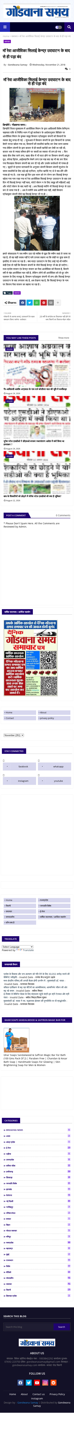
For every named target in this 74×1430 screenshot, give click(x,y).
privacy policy (47, 718)
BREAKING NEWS (38, 1130)
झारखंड (38, 1189)
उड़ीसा (38, 1153)
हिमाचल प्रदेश (38, 1295)
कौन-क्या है (10, 922)
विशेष (38, 1266)
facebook (23, 766)
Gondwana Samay (27, 1402)
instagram (23, 780)
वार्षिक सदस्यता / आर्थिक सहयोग (53, 916)
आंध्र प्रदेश (38, 1141)
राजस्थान (38, 1260)
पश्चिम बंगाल (38, 1212)
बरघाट (38, 1218)
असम (38, 1136)
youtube (58, 780)
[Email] (51, 303)
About (43, 712)
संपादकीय (38, 1277)
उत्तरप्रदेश (38, 1159)
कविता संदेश (38, 1165)
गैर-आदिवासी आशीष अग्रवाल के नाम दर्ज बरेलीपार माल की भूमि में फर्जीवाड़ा (35, 389)
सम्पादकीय (10, 916)
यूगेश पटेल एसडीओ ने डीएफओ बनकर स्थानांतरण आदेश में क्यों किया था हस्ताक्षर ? (34, 442)
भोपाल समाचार (38, 1230)
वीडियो (38, 1272)
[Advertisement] (37, 835)
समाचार (14, 36)
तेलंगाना (38, 1195)
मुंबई (38, 1254)
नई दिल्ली (38, 1201)
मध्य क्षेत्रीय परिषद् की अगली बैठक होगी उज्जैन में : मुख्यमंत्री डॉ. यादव (34, 980)
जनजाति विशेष (45, 905)
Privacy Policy (57, 1394)
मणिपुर (38, 1236)
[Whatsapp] (37, 303)
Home (6, 36)
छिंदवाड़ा (38, 1177)
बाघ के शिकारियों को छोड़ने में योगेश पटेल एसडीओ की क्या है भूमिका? (32, 496)
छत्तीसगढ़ (38, 1171)
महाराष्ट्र (38, 1248)
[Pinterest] (44, 303)
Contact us (39, 1394)
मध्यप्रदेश (44, 900)
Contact (10, 718)
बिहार (38, 1224)
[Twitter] (30, 303)
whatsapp (58, 766)
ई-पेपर (42, 911)
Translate (28, 950)
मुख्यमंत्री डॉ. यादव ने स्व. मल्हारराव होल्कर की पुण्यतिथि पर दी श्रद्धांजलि (35, 1000)
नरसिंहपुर (38, 1206)
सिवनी (8, 905)
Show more (63, 337)
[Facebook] (22, 303)
